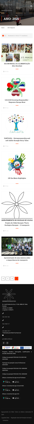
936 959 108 (6, 317)
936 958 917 (6, 324)
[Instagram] (7, 343)
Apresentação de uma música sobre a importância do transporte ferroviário (17, 260)
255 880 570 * (6, 331)
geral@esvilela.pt (7, 339)
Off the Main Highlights (17, 178)
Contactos (5, 420)
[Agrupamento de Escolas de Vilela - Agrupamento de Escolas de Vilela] (6, 6)
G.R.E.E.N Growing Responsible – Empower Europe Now (17, 101)
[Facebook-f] (3, 343)
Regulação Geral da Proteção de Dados (21, 417)
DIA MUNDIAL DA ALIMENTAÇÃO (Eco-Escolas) (17, 65)
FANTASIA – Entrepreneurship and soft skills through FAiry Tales (17, 139)
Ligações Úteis (5, 417)
